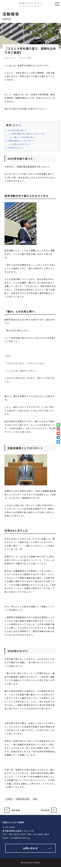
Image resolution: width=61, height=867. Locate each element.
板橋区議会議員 (23, 799)
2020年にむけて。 (15, 147)
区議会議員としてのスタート (20, 140)
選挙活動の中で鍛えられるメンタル (27, 133)
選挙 (35, 799)
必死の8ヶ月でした (19, 144)
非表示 (16, 125)
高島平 (9, 799)
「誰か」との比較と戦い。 (23, 137)
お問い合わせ (30, 848)
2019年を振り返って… (17, 130)
